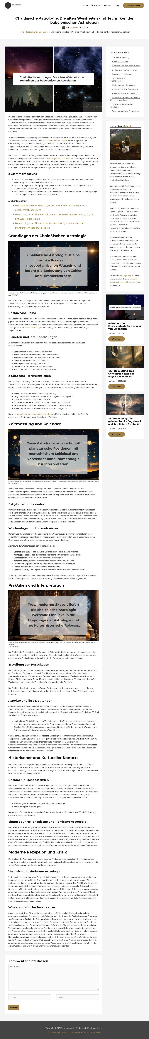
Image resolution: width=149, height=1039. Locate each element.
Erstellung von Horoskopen (124, 85)
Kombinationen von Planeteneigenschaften (33, 414)
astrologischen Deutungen (55, 140)
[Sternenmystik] (13, 5)
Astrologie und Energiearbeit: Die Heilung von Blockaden (124, 326)
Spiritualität (135, 282)
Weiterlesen (116, 339)
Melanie (127, 126)
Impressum (54, 1032)
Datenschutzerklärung (70, 1032)
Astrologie (133, 279)
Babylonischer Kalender (122, 74)
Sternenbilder (125, 282)
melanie (112, 333)
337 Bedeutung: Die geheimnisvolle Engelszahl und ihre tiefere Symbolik (124, 421)
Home (85, 5)
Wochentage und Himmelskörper (118, 79)
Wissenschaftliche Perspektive (125, 111)
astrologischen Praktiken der (60, 158)
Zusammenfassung (120, 57)
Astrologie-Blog (125, 275)
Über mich (95, 5)
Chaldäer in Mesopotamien (124, 93)
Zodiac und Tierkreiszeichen (124, 70)
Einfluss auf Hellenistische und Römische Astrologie (125, 98)
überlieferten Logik (33, 327)
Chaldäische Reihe (120, 61)
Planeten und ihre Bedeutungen (126, 65)
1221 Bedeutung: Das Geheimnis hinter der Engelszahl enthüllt (121, 374)
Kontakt (107, 5)
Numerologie (115, 282)
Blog (117, 5)
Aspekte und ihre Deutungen (125, 89)
